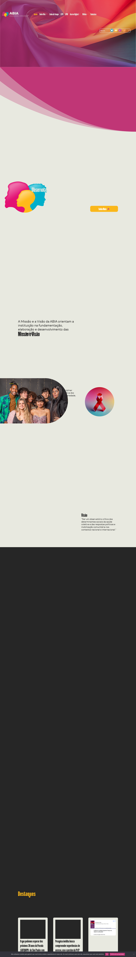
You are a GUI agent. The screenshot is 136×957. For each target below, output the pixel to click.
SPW (66, 14)
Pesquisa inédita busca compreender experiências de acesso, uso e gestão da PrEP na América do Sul (67, 948)
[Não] (134, 954)
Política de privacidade (117, 954)
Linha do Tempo (54, 14)
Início (35, 14)
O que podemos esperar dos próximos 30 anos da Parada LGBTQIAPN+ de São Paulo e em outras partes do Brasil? (32, 948)
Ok (107, 954)
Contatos (93, 14)
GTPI (62, 14)
